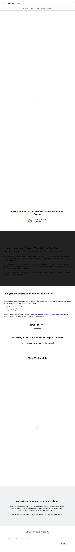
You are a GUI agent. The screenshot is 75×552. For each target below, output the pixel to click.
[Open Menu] (72, 3)
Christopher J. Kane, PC (45, 8)
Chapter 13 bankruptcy (44, 389)
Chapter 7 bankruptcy (31, 389)
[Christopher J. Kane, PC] (35, 3)
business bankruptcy (56, 389)
